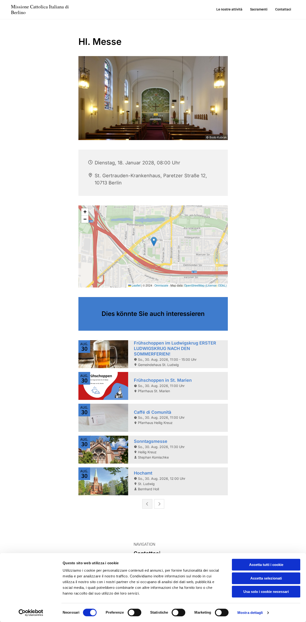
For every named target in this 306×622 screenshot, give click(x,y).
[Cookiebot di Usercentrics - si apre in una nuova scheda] (31, 612)
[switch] (134, 612)
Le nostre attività (229, 9)
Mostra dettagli (250, 613)
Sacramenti (259, 9)
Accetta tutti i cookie (266, 565)
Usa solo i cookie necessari (266, 592)
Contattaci (283, 9)
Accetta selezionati (266, 578)
